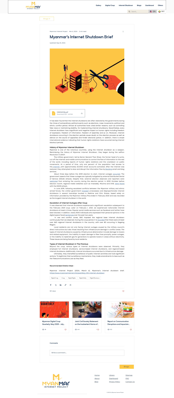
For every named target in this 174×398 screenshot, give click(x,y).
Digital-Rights (72, 278)
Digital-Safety (82, 278)
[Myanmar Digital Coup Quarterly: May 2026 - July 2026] (54, 309)
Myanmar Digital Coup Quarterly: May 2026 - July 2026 (53, 323)
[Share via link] (65, 285)
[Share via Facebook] (51, 285)
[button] (160, 5)
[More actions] (123, 31)
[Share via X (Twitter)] (56, 285)
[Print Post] (70, 285)
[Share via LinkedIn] (61, 285)
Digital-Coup (54, 278)
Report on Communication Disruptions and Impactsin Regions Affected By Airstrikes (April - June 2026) (120, 323)
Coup (63, 278)
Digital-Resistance (94, 278)
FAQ (127, 378)
